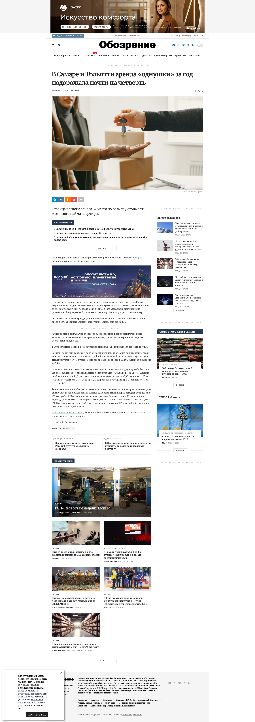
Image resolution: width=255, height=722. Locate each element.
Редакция (194, 55)
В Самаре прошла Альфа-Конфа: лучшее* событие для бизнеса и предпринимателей (122, 555)
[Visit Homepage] (127, 45)
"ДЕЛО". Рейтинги (169, 365)
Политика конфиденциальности (134, 703)
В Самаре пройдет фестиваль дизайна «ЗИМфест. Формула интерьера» (94, 229)
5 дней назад (183, 307)
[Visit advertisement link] (127, 16)
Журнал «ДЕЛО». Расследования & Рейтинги (137, 700)
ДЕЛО (164, 378)
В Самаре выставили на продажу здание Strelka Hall (83, 233)
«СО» (133, 55)
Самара (90, 55)
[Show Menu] (53, 45)
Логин (175, 36)
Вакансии (82, 706)
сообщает (137, 257)
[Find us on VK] (183, 45)
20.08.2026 (81, 607)
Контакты (107, 700)
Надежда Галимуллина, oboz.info (66, 651)
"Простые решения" (132, 715)
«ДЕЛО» (145, 55)
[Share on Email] (74, 199)
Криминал (180, 55)
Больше (102, 248)
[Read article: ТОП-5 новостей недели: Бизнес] (101, 492)
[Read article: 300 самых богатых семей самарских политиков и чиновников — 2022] (180, 353)
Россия (76, 55)
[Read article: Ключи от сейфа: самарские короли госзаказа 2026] (180, 420)
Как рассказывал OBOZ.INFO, (68, 412)
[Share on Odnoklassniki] (68, 199)
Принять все (37, 714)
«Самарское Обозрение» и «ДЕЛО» (177, 433)
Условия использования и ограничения (96, 703)
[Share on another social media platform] (81, 199)
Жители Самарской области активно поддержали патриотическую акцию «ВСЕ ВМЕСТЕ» (73, 601)
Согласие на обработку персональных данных (113, 706)
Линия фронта (61, 55)
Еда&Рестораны (163, 55)
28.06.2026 (174, 443)
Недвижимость (67, 428)
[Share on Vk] (61, 199)
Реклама (95, 700)
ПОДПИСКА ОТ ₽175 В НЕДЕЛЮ (69, 36)
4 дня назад (182, 271)
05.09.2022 (174, 378)
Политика (103, 55)
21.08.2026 (87, 513)
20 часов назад (184, 235)
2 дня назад (182, 253)
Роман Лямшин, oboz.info (114, 561)
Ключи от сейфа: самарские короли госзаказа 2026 (178, 438)
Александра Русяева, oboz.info (67, 513)
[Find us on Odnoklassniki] (188, 45)
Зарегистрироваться (189, 36)
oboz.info (56, 91)
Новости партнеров (115, 548)
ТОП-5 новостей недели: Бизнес (82, 508)
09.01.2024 (69, 91)
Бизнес (115, 55)
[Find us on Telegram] (173, 45)
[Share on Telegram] (55, 199)
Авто (125, 55)
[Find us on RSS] (193, 45)
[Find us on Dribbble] (178, 45)
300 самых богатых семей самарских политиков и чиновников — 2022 (177, 371)
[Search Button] (59, 45)
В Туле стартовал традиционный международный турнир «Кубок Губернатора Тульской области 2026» (125, 601)
